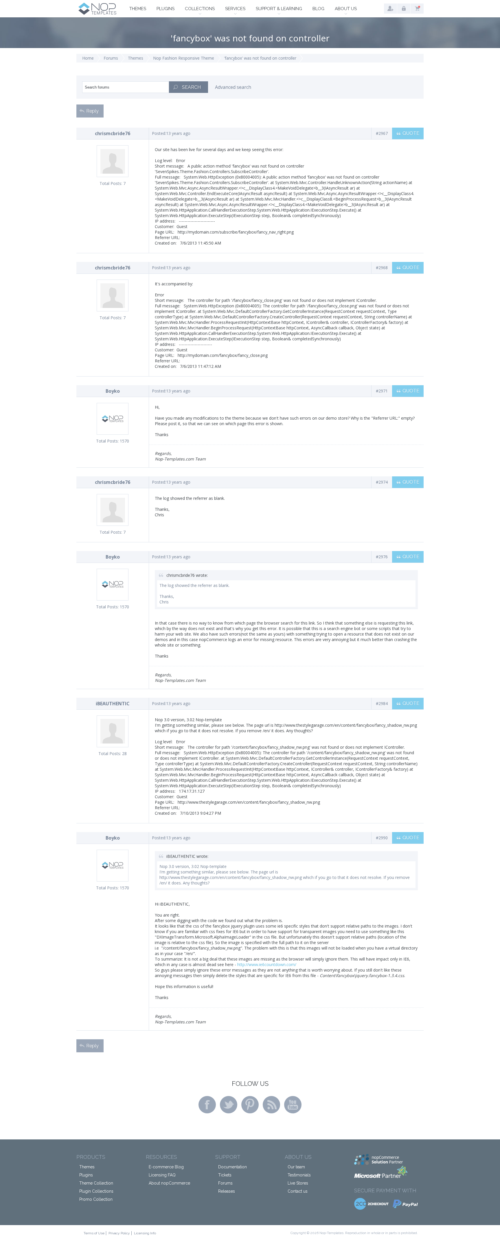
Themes (137, 8)
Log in (403, 8)
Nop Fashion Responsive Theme (183, 58)
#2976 (382, 556)
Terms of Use (94, 1233)
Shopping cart (417, 8)
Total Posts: (111, 183)
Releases (226, 1191)
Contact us (298, 1191)
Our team (296, 1167)
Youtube (293, 1104)
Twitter (228, 1104)
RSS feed (271, 1104)
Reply (92, 111)
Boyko (113, 391)
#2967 (382, 133)
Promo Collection (96, 1199)
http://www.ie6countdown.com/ (266, 964)
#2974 (382, 482)
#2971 (382, 391)
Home (88, 58)
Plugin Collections (96, 1191)
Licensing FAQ (162, 1175)
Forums (111, 58)
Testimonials (299, 1175)
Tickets (224, 1175)
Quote (410, 133)
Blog (318, 8)
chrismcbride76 (112, 133)
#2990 (382, 837)
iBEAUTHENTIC (113, 703)
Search (191, 87)
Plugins (165, 8)
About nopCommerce (169, 1183)
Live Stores (298, 1183)
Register (390, 8)
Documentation (232, 1167)
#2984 (382, 703)
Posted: (159, 133)
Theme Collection (96, 1183)
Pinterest (250, 1104)
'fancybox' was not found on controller (260, 58)
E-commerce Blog (166, 1167)
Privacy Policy (119, 1233)
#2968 (382, 267)
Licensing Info (145, 1233)
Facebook (207, 1104)
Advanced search (233, 87)
